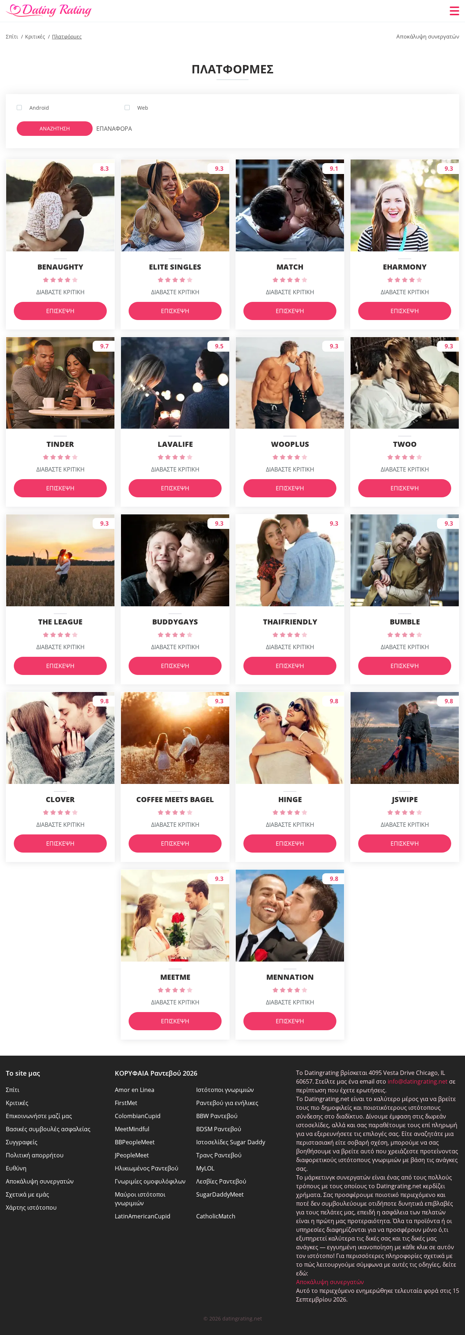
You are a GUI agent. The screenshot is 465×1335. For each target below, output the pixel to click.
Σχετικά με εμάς (27, 1194)
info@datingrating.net (418, 1081)
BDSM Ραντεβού (218, 1129)
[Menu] (454, 11)
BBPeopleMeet (135, 1142)
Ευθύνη (16, 1168)
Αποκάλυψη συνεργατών (40, 1181)
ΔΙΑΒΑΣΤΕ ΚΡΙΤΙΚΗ (60, 292)
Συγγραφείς (21, 1142)
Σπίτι (12, 1090)
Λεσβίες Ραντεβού (221, 1181)
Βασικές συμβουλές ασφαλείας (48, 1129)
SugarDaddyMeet (220, 1194)
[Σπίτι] (49, 11)
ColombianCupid (138, 1116)
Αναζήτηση (55, 128)
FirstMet (126, 1103)
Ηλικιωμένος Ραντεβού (146, 1168)
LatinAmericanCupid (142, 1216)
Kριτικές (17, 1103)
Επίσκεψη (60, 311)
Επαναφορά (110, 129)
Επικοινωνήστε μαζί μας (39, 1116)
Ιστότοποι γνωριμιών (225, 1090)
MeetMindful (132, 1129)
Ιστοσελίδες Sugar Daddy (230, 1142)
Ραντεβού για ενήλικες (227, 1103)
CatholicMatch (215, 1216)
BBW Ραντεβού (217, 1116)
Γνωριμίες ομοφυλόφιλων (150, 1181)
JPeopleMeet (132, 1155)
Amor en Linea (134, 1090)
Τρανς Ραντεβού (219, 1155)
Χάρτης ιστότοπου (31, 1207)
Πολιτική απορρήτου (35, 1155)
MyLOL (205, 1168)
